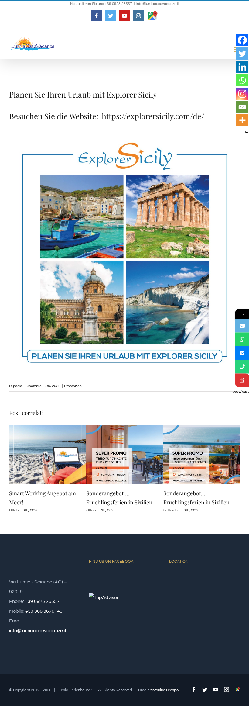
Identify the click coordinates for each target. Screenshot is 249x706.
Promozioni (73, 386)
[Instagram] (242, 94)
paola (17, 386)
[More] (242, 120)
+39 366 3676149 (44, 611)
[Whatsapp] (242, 80)
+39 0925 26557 (42, 601)
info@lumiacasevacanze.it (157, 4)
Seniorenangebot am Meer (195, 493)
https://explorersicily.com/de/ (153, 116)
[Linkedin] (242, 67)
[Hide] (246, 132)
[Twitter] (242, 53)
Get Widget (241, 391)
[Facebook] (242, 40)
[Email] (242, 107)
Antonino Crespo (164, 690)
